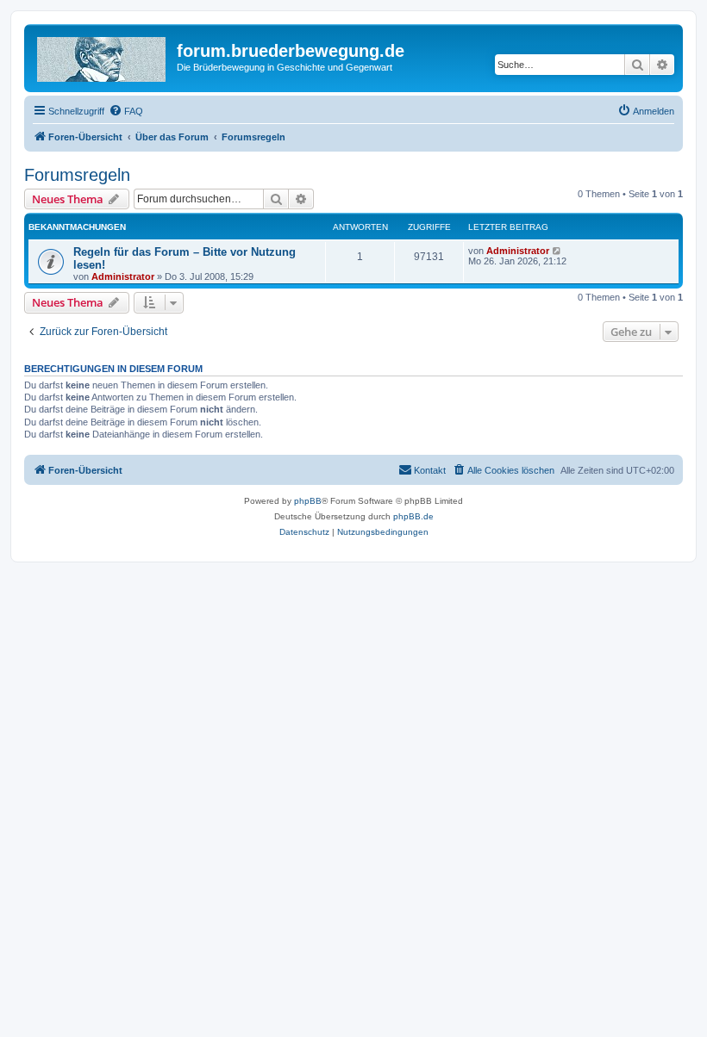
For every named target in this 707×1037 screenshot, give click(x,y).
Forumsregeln (77, 174)
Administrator (122, 276)
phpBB (308, 501)
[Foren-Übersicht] (102, 56)
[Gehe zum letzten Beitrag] (557, 250)
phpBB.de (413, 516)
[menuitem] (126, 111)
